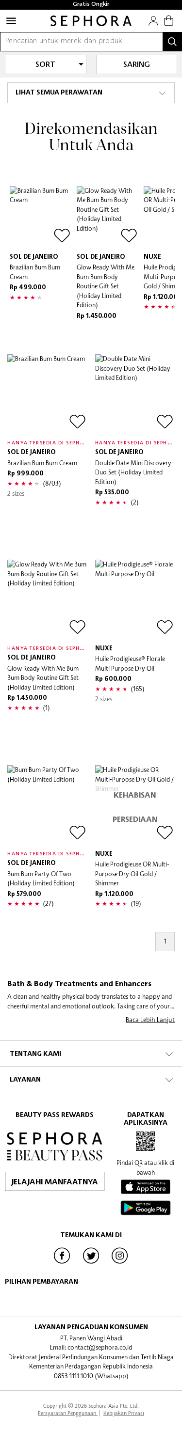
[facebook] (62, 1263)
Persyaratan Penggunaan (68, 1413)
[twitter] (91, 1263)
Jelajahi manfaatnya (54, 1182)
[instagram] (120, 1263)
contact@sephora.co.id (99, 1347)
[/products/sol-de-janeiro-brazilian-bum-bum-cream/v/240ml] (47, 394)
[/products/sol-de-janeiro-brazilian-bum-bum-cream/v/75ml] (41, 217)
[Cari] (172, 41)
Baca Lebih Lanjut (150, 1019)
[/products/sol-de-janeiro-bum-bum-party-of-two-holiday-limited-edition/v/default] (47, 805)
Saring (136, 65)
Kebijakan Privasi (123, 1413)
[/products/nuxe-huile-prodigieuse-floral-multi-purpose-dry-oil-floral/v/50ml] (135, 600)
